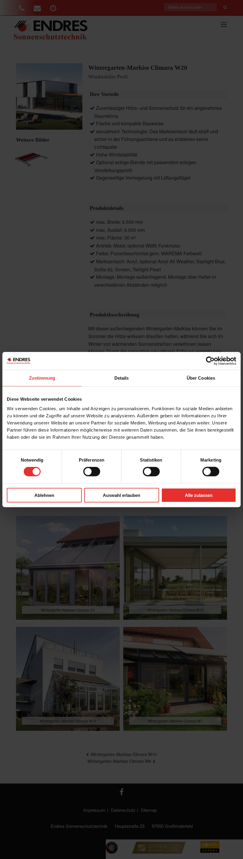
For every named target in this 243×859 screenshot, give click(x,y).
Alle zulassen (198, 494)
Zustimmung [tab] (42, 378)
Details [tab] (121, 378)
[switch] (91, 471)
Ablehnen (44, 494)
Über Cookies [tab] (201, 378)
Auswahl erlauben (121, 494)
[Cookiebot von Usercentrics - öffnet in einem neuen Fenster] (210, 360)
